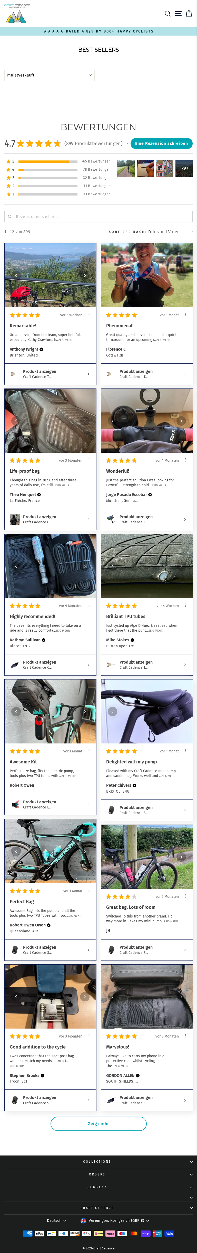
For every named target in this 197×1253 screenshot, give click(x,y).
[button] (127, 144)
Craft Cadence (97, 1208)
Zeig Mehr (65, 339)
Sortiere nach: (128, 232)
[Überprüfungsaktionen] (89, 314)
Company (97, 1187)
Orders (97, 1174)
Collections (97, 1161)
